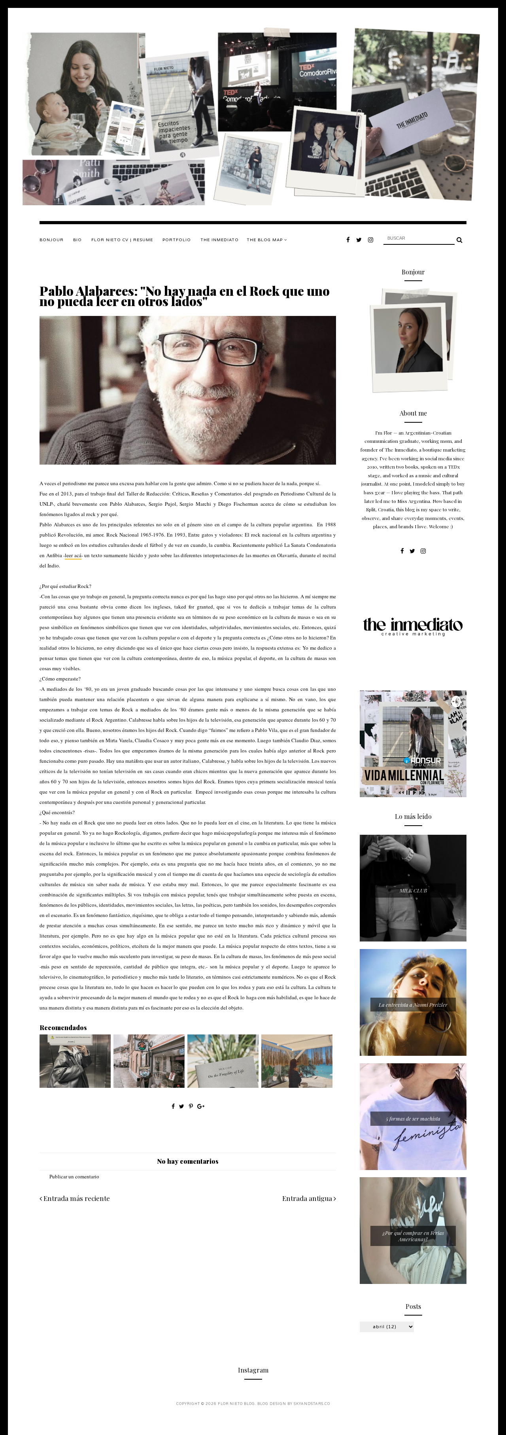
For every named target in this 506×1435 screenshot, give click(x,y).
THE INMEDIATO (219, 240)
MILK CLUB (413, 890)
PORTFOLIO (176, 240)
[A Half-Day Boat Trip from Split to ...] (296, 1085)
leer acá (73, 555)
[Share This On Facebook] (173, 1106)
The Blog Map (265, 240)
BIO (77, 240)
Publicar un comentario (74, 1176)
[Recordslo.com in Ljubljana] (149, 1085)
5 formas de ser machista (413, 1118)
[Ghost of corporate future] (75, 1085)
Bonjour (52, 240)
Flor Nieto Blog (236, 1404)
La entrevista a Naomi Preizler (413, 1004)
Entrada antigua (308, 1198)
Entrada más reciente (76, 1198)
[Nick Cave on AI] (223, 1085)
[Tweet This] (182, 1106)
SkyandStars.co (312, 1404)
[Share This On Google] (201, 1106)
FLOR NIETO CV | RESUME (122, 240)
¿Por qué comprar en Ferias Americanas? (413, 1235)
